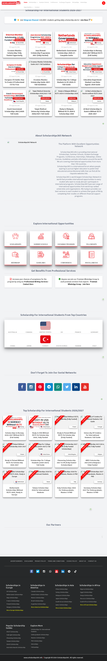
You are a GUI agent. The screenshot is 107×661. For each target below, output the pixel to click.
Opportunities (28, 7)
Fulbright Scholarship (13, 635)
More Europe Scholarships (14, 610)
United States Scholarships (39, 594)
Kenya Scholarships (86, 595)
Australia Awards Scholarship (15, 647)
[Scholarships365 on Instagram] (44, 571)
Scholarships (33, 2)
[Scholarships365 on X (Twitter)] (37, 571)
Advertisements (16, 561)
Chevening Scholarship (13, 638)
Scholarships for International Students (40, 630)
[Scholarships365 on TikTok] (75, 571)
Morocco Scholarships (87, 598)
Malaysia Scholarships (63, 595)
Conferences (54, 2)
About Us (82, 561)
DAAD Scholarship (12, 644)
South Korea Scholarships (64, 602)
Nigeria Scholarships (86, 589)
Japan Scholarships (62, 598)
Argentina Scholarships (38, 604)
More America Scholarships (40, 607)
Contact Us (92, 561)
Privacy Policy (40, 561)
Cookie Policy (72, 561)
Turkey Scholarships (62, 592)
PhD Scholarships (36, 641)
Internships (83, 2)
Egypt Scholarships (86, 592)
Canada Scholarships (37, 591)
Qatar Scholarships (62, 605)
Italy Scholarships (12, 598)
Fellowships (75, 2)
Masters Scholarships (38, 638)
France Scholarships (12, 601)
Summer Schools (44, 2)
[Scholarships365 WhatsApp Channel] (50, 571)
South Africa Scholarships (88, 602)
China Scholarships (62, 589)
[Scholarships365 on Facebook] (31, 571)
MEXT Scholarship (12, 632)
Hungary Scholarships (13, 607)
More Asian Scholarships (63, 608)
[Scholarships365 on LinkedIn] (63, 571)
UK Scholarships (11, 591)
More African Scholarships (88, 605)
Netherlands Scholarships (14, 594)
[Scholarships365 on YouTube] (56, 571)
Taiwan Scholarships (12, 641)
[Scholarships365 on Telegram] (69, 571)
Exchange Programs (65, 2)
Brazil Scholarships (37, 601)
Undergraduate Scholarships (40, 635)
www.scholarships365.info (33, 658)
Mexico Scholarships (37, 598)
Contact (37, 7)
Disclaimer (29, 561)
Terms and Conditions (56, 561)
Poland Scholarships (12, 604)
